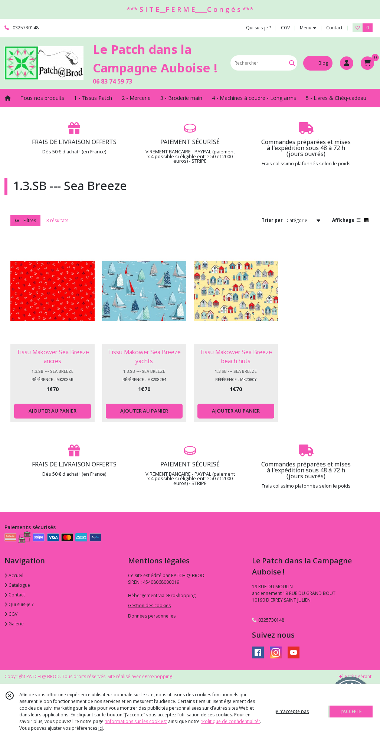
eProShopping (157, 676)
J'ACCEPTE (351, 711)
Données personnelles (152, 616)
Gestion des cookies (149, 605)
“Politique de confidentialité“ (230, 721)
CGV (12, 614)
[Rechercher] (292, 63)
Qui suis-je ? (20, 604)
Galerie (15, 624)
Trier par (272, 220)
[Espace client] (346, 63)
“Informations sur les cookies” (136, 721)
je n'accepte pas (292, 711)
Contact (334, 28)
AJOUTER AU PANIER (52, 410)
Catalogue (18, 585)
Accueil (15, 575)
